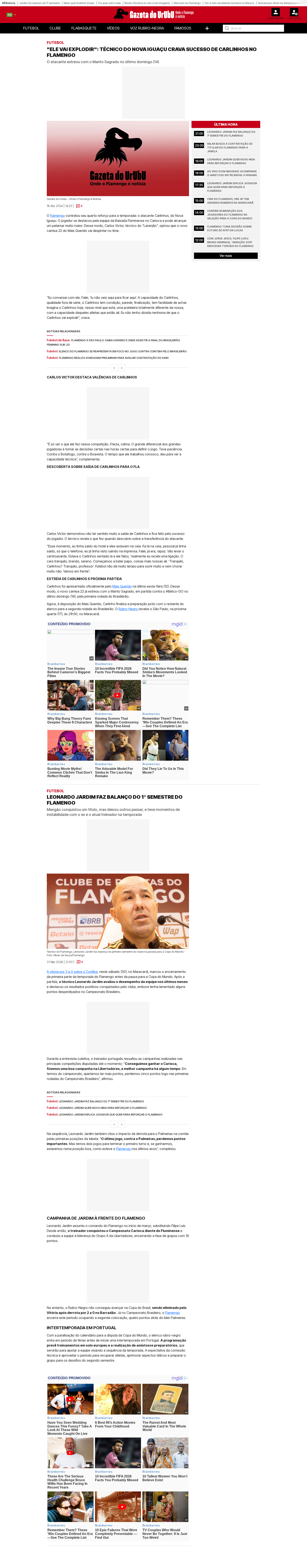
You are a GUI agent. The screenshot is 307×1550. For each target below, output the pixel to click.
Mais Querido (122, 586)
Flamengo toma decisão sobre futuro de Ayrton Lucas (229, 228)
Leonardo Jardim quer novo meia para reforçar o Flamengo (231, 161)
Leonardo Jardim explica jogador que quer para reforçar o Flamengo (232, 187)
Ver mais (226, 255)
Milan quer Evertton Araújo (79, 3)
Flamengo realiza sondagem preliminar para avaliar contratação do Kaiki (114, 357)
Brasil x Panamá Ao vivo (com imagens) (147, 3)
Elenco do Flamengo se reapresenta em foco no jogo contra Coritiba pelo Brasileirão (123, 351)
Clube (55, 28)
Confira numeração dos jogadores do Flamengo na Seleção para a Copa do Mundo (229, 214)
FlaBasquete (83, 28)
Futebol (31, 28)
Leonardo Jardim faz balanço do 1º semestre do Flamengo (231, 133)
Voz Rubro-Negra (147, 28)
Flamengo (57, 215)
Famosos (182, 28)
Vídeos (113, 28)
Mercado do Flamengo (187, 3)
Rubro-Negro (128, 609)
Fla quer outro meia (109, 3)
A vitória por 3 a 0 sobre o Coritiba (72, 971)
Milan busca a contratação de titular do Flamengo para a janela (230, 147)
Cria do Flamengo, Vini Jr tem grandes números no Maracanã (230, 200)
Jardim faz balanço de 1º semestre (39, 3)
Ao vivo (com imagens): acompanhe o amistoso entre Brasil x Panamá (232, 173)
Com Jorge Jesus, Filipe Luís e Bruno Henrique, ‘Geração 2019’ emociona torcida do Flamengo (230, 242)
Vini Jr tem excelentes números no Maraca (229, 3)
